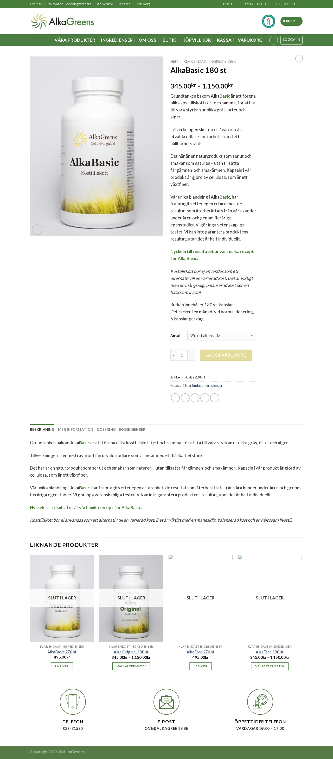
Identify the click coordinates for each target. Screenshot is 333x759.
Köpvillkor (105, 4)
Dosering (106, 429)
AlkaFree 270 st (200, 651)
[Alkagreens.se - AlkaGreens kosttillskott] (62, 21)
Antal (175, 335)
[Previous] (30, 617)
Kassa (224, 40)
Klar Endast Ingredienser (209, 61)
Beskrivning (42, 429)
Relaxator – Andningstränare (69, 4)
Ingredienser (116, 40)
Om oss (36, 4)
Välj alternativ (131, 666)
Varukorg (143, 4)
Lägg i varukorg (226, 355)
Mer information (75, 429)
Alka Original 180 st (131, 651)
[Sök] (273, 40)
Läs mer (62, 666)
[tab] (42, 429)
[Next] (301, 617)
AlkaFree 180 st (270, 651)
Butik (169, 40)
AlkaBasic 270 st (61, 651)
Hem (174, 61)
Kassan (124, 4)
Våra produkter (75, 40)
